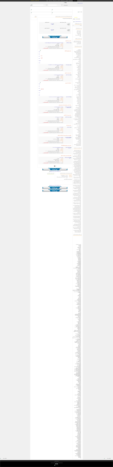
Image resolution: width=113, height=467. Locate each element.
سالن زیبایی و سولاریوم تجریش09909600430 (58, 147)
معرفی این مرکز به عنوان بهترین (52, 80)
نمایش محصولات (58, 80)
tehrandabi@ (75, 17)
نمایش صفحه (61, 80)
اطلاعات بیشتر (41, 26)
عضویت (47, 0)
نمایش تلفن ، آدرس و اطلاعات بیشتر (68, 179)
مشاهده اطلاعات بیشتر (46, 80)
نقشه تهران (66, 0)
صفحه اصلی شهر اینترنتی (80, 0)
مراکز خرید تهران (70, 0)
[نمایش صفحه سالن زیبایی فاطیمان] (68, 42)
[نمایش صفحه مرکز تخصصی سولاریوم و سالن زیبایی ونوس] (68, 107)
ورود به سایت (50, 0)
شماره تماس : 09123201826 (59, 137)
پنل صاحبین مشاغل (54, 0)
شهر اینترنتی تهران (56, 461)
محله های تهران (75, 0)
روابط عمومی (58, 0)
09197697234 (61, 127)
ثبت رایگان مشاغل (62, 0)
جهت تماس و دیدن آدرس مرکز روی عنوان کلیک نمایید (53, 47)
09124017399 (61, 157)
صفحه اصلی (81, 7)
